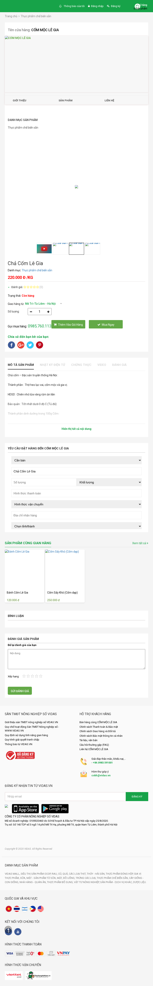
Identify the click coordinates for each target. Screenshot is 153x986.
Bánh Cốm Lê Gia (17, 592)
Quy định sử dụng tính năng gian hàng (26, 735)
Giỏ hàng (142, 4)
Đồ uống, (69, 877)
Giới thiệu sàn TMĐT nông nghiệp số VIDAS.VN (31, 722)
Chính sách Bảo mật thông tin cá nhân (101, 735)
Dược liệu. (139, 882)
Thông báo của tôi (74, 6)
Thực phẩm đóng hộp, (120, 873)
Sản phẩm (66, 100)
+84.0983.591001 (103, 762)
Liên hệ (109, 100)
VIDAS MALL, (13, 873)
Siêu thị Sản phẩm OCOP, (36, 873)
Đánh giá (119, 365)
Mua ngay (108, 324)
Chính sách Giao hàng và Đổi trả (97, 731)
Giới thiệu (19, 100)
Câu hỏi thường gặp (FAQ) (94, 744)
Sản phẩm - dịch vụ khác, (116, 882)
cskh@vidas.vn (101, 775)
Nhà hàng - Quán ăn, (33, 882)
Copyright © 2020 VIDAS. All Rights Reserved (28, 848)
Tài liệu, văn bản (88, 740)
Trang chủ (11, 16)
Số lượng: (14, 311)
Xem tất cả (139, 543)
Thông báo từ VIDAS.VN (18, 744)
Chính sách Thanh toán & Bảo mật (98, 726)
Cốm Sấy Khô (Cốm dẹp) (62, 592)
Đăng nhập (97, 6)
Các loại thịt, (78, 873)
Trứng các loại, (86, 877)
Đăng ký (115, 6)
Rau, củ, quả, (60, 873)
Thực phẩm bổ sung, (60, 882)
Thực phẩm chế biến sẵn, (113, 877)
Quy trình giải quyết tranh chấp (22, 739)
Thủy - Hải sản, (96, 873)
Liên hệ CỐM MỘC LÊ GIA (93, 749)
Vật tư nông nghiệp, (87, 882)
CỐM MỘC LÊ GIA (45, 30)
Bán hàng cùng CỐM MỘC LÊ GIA (98, 722)
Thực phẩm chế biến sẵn (36, 16)
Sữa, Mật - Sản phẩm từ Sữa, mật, (41, 877)
